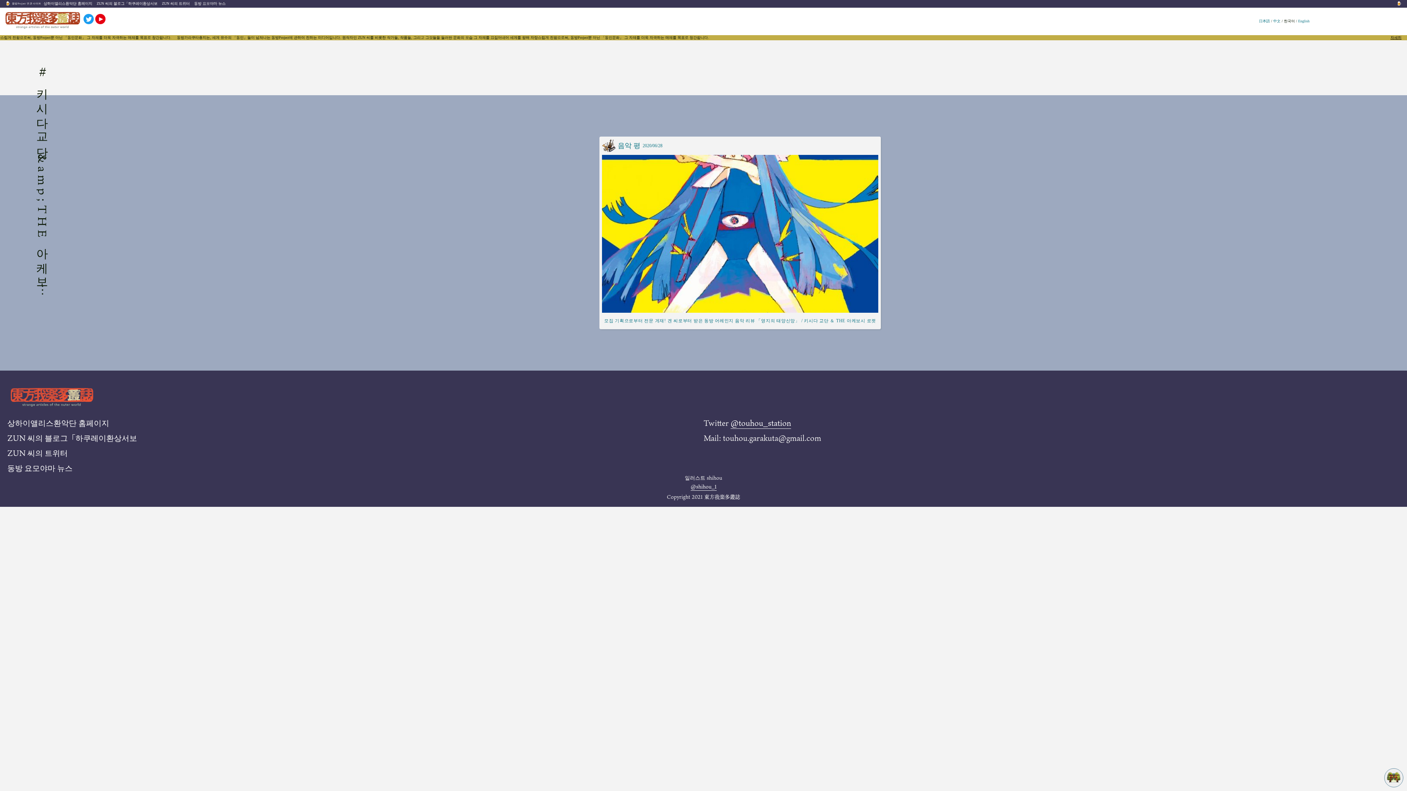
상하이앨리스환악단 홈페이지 (68, 3)
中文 (1277, 21)
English (1304, 21)
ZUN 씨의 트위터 (176, 3)
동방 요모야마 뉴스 (210, 3)
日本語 (1264, 21)
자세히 (1396, 38)
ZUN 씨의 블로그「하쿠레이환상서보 (127, 3)
